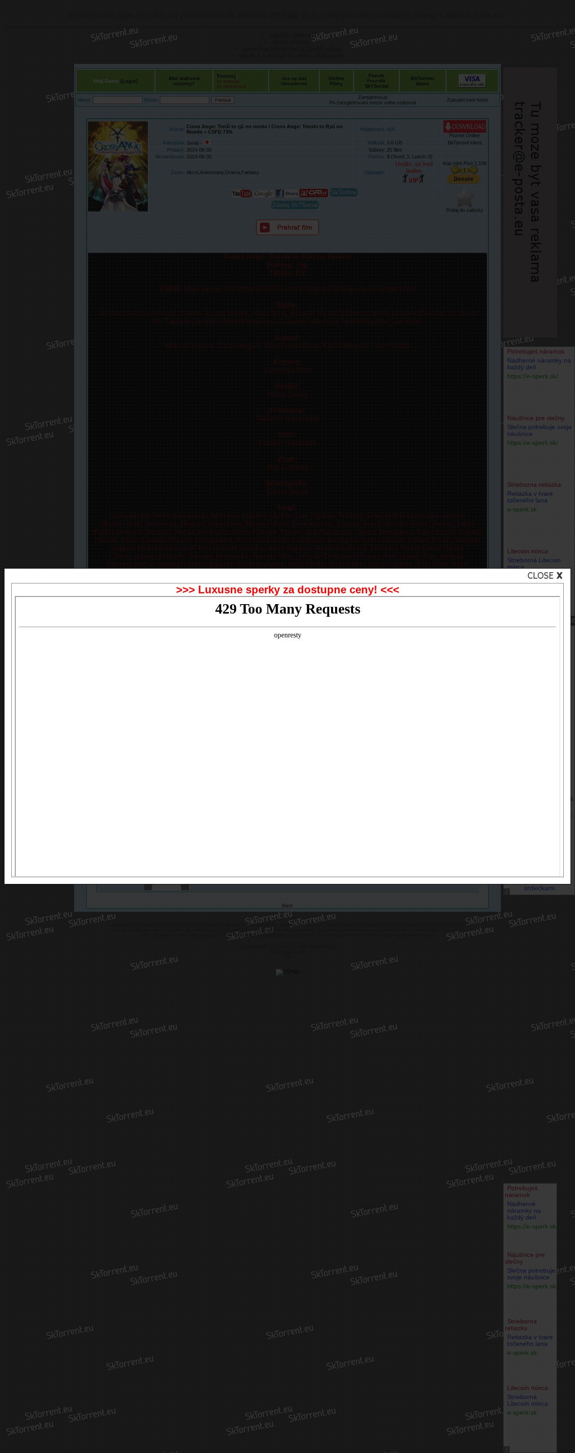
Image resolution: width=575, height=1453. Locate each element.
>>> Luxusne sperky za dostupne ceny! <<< (287, 589)
